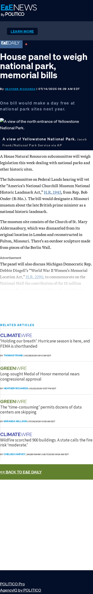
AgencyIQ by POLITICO (20, 590)
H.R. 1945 (52, 192)
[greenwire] (14, 368)
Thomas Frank (13, 355)
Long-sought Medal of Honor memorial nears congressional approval (40, 376)
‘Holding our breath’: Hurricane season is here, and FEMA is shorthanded (45, 343)
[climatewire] (16, 335)
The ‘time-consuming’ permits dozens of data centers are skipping (41, 409)
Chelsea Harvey (15, 454)
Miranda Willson (15, 421)
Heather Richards (20, 89)
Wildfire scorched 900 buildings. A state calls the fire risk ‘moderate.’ (46, 442)
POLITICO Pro (12, 584)
